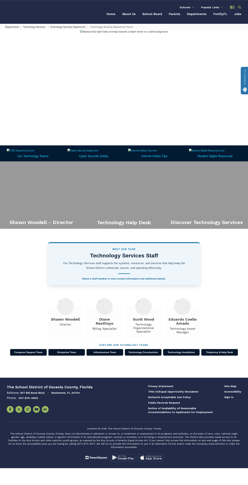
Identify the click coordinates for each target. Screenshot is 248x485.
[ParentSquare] (96, 457)
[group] (41, 195)
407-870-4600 (28, 398)
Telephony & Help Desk (219, 352)
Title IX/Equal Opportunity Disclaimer (173, 391)
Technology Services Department (68, 26)
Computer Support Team (28, 352)
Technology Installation (181, 352)
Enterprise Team (66, 352)
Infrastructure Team (105, 352)
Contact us (245, 77)
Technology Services (34, 26)
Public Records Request (164, 402)
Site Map (230, 386)
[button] (187, 7)
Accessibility (232, 391)
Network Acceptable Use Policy (169, 397)
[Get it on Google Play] (123, 457)
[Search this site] (239, 7)
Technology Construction (143, 352)
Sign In (228, 397)
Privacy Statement (160, 386)
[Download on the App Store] (151, 457)
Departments (12, 26)
